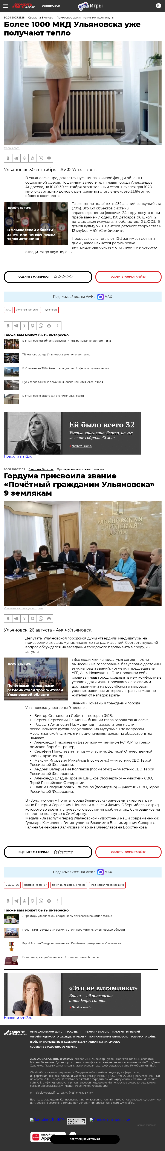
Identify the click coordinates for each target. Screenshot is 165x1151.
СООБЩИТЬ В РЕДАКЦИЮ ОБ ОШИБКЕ (53, 1046)
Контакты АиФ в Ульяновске (108, 1036)
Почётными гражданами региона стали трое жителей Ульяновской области (73, 929)
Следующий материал (85, 1139)
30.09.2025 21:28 (14, 17)
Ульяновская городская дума (23, 608)
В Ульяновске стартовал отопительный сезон (53, 395)
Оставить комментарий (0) (128, 276)
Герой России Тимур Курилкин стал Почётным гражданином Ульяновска (71, 943)
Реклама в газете (97, 1031)
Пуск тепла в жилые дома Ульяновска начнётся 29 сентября (62, 382)
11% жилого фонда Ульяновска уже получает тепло (56, 354)
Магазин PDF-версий (126, 1031)
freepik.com (12, 148)
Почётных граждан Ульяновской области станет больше (60, 957)
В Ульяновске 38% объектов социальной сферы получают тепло (65, 368)
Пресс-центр (74, 1031)
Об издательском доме (46, 1031)
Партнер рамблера (146, 1125)
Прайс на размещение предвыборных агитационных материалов (75, 1041)
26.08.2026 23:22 (14, 469)
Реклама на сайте (143, 1036)
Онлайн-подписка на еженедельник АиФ (58, 1036)
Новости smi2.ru (18, 456)
